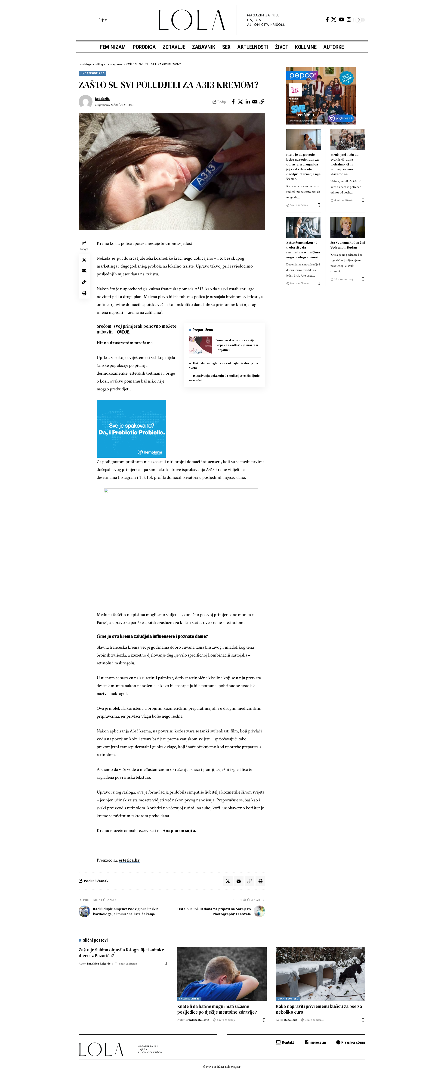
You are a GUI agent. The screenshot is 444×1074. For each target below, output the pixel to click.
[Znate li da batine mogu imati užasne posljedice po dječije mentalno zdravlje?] (222, 974)
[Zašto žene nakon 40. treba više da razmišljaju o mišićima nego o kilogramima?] (303, 227)
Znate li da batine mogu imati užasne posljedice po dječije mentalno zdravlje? (217, 1009)
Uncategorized (92, 73)
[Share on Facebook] (233, 102)
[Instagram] (348, 19)
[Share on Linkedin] (247, 102)
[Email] (255, 102)
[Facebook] (327, 19)
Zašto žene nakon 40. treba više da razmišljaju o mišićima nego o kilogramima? (303, 249)
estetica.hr (129, 860)
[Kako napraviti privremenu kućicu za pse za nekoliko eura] (320, 974)
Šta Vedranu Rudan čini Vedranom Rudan (347, 245)
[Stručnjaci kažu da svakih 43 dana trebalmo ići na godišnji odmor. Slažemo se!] (347, 139)
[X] (333, 19)
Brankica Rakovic (99, 964)
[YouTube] (341, 19)
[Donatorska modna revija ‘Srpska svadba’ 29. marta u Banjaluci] (200, 345)
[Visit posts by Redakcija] (85, 102)
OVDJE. (123, 332)
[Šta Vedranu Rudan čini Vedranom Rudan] (347, 227)
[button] (82, 20)
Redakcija (102, 99)
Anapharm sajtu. (179, 831)
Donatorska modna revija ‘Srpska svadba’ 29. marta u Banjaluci (237, 345)
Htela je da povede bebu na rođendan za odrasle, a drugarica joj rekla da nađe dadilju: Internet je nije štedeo (303, 166)
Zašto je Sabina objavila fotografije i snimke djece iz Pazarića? (121, 953)
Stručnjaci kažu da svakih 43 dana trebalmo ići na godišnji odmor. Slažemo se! (344, 164)
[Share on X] (240, 102)
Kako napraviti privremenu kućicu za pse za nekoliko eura (319, 1009)
